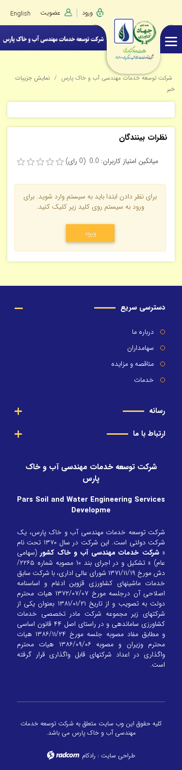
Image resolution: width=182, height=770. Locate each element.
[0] (21, 162)
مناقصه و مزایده (132, 364)
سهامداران (140, 348)
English (20, 14)
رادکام (89, 756)
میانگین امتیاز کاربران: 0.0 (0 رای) (112, 161)
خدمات (144, 380)
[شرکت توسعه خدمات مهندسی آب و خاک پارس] (152, 35)
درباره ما (143, 332)
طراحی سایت (118, 756)
